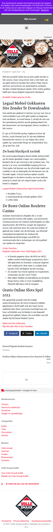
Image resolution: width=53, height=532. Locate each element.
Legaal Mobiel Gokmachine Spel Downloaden (23, 188)
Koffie (4, 426)
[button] (26, 28)
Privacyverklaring (21, 521)
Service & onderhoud (10, 407)
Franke (4, 454)
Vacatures (5, 410)
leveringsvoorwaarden (41, 521)
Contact (48, 37)
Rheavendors (7, 457)
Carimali (5, 451)
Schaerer (5, 460)
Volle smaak (6, 448)
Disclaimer (7, 521)
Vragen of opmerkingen (12, 413)
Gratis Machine (10, 248)
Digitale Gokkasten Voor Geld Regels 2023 (22, 251)
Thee (3, 429)
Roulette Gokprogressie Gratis (17, 97)
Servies (4, 435)
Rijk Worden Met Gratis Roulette (18, 326)
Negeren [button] (45, 10)
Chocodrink (6, 432)
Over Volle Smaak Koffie (12, 473)
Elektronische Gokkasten (14, 323)
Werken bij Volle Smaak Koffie (14, 476)
